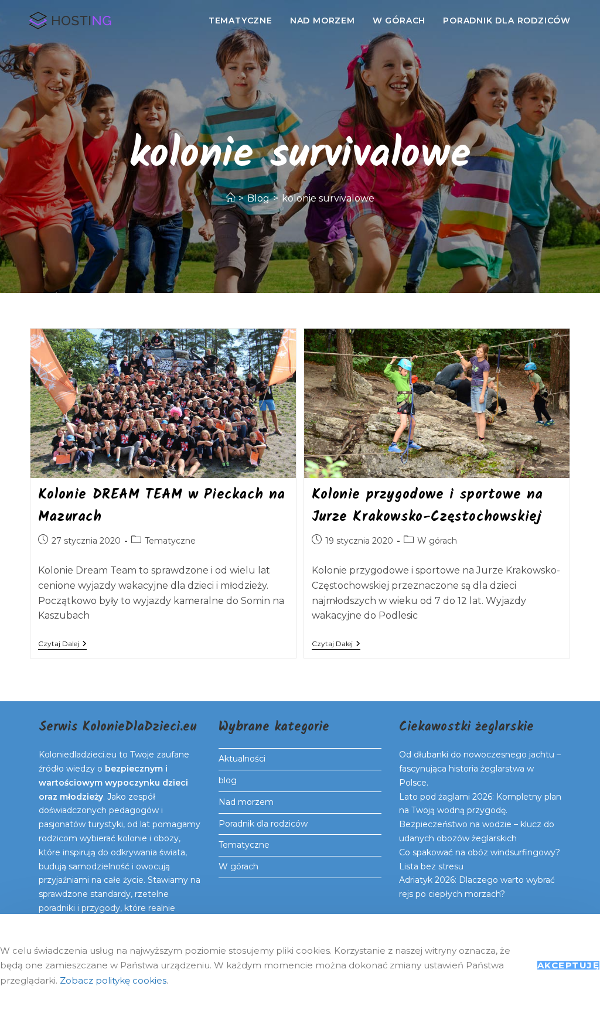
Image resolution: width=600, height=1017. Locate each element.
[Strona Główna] (230, 198)
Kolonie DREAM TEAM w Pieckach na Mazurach (161, 505)
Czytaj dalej (62, 645)
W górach (437, 540)
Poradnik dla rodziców (263, 823)
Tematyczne (170, 540)
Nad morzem (246, 802)
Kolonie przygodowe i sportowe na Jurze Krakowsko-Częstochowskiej (427, 505)
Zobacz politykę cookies (113, 980)
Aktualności (242, 758)
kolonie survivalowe (328, 198)
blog (228, 780)
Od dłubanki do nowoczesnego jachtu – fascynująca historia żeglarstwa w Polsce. (480, 768)
